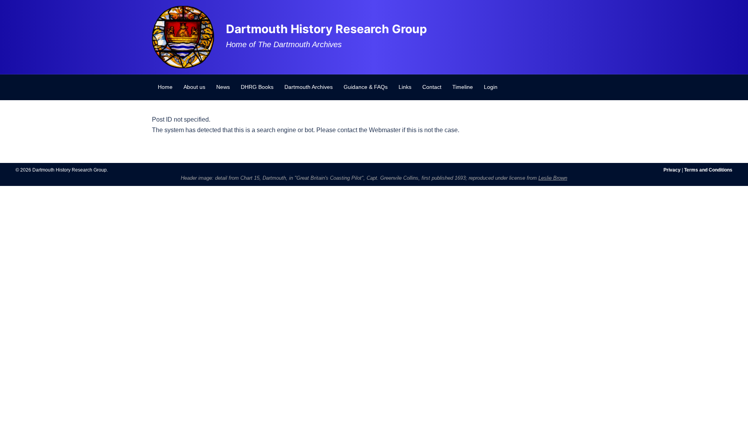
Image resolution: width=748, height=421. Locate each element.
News (223, 87)
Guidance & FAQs (366, 87)
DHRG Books (257, 87)
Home (165, 87)
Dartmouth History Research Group (326, 29)
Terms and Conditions (708, 170)
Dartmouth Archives (308, 87)
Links (405, 87)
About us (194, 87)
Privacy (672, 170)
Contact (431, 87)
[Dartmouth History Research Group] (183, 36)
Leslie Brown (552, 178)
